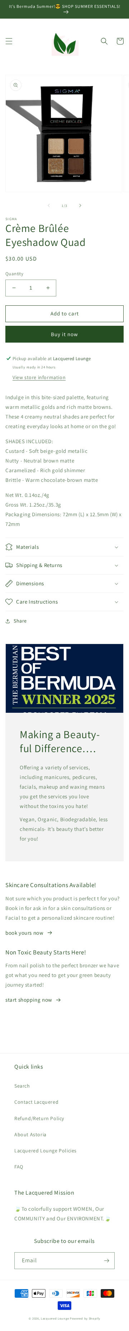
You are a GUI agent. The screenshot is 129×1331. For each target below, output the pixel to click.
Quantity (14, 274)
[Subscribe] (106, 1260)
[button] (9, 41)
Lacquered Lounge (55, 1318)
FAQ (18, 1166)
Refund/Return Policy (39, 1118)
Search (22, 1086)
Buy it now (64, 334)
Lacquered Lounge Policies (45, 1150)
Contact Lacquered (36, 1102)
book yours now (24, 932)
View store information (39, 377)
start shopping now (28, 999)
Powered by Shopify (85, 1318)
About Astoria (30, 1134)
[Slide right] (80, 205)
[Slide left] (49, 205)
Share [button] (20, 621)
